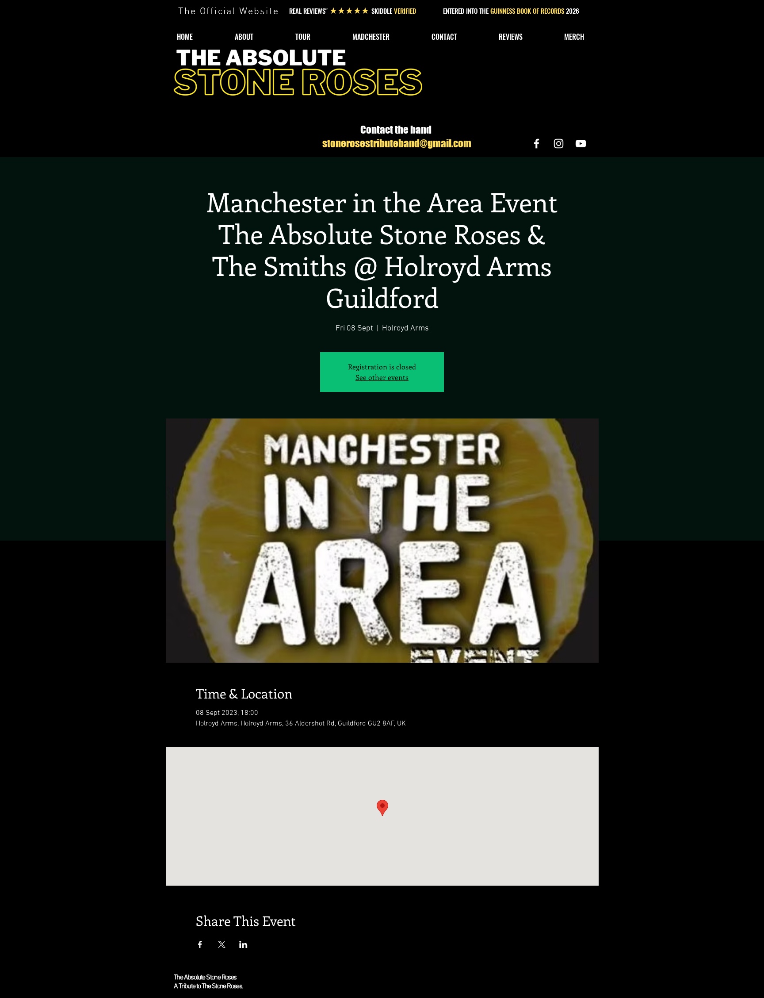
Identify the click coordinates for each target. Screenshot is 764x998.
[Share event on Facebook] (200, 944)
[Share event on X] (222, 944)
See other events (382, 377)
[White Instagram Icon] (558, 143)
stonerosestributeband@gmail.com (396, 143)
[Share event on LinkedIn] (243, 944)
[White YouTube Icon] (580, 143)
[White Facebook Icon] (536, 143)
